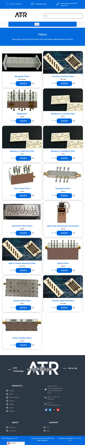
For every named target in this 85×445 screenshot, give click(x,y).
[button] (46, 16)
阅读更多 (23, 83)
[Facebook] (46, 409)
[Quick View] (14, 83)
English (13, 443)
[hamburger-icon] (37, 24)
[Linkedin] (50, 409)
